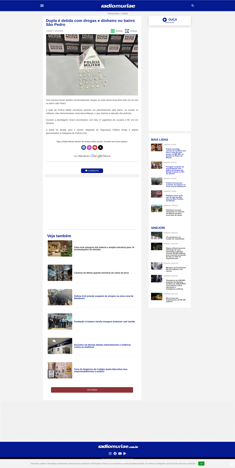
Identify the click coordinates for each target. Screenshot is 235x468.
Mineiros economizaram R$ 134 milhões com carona (176, 269)
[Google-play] (124, 453)
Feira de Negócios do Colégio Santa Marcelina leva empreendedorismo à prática (100, 370)
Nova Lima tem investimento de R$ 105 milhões (176, 299)
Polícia (173, 162)
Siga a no (82, 156)
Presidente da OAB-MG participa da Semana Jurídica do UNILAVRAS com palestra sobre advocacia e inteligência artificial (176, 284)
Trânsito (174, 205)
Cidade (125, 14)
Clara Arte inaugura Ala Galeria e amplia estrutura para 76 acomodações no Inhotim (104, 248)
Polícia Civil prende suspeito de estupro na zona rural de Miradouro (103, 297)
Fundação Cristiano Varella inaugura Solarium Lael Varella (104, 321)
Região (173, 178)
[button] (42, 5)
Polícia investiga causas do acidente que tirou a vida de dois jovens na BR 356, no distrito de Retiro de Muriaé (176, 153)
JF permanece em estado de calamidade (175, 238)
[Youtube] (94, 147)
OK (201, 463)
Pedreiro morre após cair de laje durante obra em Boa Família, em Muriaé (174, 198)
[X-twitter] (100, 147)
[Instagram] (89, 147)
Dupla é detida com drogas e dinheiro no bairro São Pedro (90, 22)
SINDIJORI (174, 233)
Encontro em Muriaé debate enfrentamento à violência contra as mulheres (102, 346)
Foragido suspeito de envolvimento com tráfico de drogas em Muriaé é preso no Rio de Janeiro (175, 170)
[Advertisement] (170, 45)
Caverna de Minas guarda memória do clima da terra (101, 273)
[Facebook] (83, 147)
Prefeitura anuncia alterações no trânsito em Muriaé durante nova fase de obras (175, 212)
